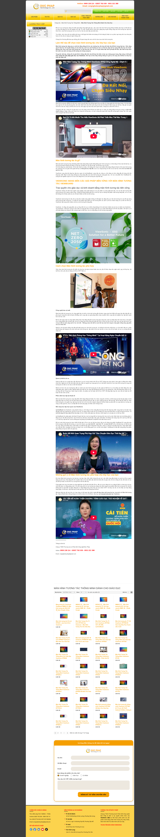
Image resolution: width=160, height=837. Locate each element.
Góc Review (112, 16)
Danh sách (129, 592)
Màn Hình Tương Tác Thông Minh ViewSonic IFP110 (122, 656)
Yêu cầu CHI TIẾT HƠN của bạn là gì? (70, 779)
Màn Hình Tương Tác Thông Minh (71, 23)
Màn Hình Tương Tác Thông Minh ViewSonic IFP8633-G (102, 722)
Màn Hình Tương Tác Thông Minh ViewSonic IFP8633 (82, 722)
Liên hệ (126, 11)
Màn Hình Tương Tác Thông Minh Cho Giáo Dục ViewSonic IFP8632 (63, 656)
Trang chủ (98, 11)
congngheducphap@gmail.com (41, 822)
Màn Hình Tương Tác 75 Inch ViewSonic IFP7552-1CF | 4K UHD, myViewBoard (102, 623)
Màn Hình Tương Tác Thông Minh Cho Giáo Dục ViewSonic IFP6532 (103, 639)
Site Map (120, 11)
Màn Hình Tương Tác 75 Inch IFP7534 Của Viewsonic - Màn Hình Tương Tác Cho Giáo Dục (83, 623)
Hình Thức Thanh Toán (125, 16)
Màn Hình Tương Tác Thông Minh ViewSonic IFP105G (82, 656)
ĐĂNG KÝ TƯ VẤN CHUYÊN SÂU (93, 795)
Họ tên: (60, 757)
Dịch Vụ (60, 16)
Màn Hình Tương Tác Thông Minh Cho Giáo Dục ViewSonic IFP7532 (123, 639)
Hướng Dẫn (99, 16)
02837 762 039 (101, 3)
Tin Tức (47, 16)
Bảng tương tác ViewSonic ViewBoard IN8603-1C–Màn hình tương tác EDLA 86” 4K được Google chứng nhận (63, 608)
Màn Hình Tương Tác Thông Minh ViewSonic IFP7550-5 (82, 706)
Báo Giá (73, 16)
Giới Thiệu (106, 11)
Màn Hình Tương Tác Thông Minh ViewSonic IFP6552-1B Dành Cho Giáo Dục (83, 690)
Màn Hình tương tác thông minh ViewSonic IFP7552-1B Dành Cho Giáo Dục (103, 706)
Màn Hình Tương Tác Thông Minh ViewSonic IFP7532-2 (102, 689)
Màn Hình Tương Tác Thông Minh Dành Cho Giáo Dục (96, 23)
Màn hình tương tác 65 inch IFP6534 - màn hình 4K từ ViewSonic (64, 623)
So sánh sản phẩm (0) (94, 592)
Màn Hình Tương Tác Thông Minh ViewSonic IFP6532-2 (62, 673)
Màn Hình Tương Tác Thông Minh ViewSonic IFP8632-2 (62, 722)
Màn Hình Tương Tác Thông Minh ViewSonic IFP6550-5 (62, 689)
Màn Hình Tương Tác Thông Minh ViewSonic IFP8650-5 (122, 722)
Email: (59, 769)
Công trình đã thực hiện (86, 16)
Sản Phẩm (34, 16)
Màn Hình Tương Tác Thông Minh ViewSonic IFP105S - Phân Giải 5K (102, 656)
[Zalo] (31, 829)
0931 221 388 (113, 3)
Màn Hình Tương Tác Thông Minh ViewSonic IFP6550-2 (122, 673)
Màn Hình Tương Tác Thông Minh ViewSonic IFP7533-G (62, 706)
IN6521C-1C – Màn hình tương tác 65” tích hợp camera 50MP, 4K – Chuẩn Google (83, 607)
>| (67, 733)
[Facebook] (34, 829)
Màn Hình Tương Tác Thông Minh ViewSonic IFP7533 (122, 689)
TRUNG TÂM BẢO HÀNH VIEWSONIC (111, 825)
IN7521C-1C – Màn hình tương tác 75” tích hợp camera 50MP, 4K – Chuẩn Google (102, 607)
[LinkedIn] (38, 829)
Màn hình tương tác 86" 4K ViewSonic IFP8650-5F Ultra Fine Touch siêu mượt (83, 639)
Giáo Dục (76, 775)
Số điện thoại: (62, 763)
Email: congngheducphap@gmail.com (98, 6)
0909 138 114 (89, 3)
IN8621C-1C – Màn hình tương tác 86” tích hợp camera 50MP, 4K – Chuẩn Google (122, 607)
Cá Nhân (85, 775)
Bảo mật (113, 11)
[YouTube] (42, 829)
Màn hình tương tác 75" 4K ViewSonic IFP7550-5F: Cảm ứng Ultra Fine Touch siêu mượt (123, 623)
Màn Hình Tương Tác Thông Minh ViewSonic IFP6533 (82, 673)
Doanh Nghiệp (64, 775)
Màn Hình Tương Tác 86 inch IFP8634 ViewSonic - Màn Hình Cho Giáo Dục (63, 639)
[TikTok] (46, 829)
